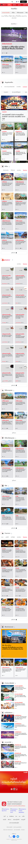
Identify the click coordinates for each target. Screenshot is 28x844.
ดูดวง (19, 5)
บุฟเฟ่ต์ (7, 537)
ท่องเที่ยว (9, 5)
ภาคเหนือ (19, 86)
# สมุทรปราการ (19, 131)
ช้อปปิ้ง (4, 819)
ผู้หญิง (14, 5)
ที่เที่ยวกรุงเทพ (20, 12)
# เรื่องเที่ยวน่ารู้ (18, 745)
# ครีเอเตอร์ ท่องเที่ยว (6, 275)
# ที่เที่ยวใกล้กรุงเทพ (20, 182)
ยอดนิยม (19, 170)
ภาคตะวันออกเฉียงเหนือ (9, 86)
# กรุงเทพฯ (4, 112)
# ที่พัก (17, 496)
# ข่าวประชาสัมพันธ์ (19, 686)
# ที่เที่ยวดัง (18, 64)
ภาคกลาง (25, 86)
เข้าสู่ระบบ (23, 1)
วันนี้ (5, 816)
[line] (10, 836)
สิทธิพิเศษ (11, 816)
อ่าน (4, 5)
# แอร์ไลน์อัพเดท (18, 715)
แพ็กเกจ (9, 819)
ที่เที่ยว (13, 12)
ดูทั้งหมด (14, 433)
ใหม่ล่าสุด (25, 170)
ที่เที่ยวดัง (13, 170)
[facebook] (14, 836)
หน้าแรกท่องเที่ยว (6, 12)
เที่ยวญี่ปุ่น (8, 645)
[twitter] (17, 836)
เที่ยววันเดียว (6, 170)
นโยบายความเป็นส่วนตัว (8, 830)
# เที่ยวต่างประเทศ (7, 44)
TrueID (4, 2)
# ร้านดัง (4, 549)
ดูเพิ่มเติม (13, 252)
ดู (7, 816)
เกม (19, 816)
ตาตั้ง (23, 816)
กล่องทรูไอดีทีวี (16, 819)
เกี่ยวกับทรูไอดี (9, 827)
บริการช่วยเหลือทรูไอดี (14, 823)
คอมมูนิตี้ (23, 819)
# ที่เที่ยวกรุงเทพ (5, 64)
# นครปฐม (18, 151)
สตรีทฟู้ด (13, 537)
